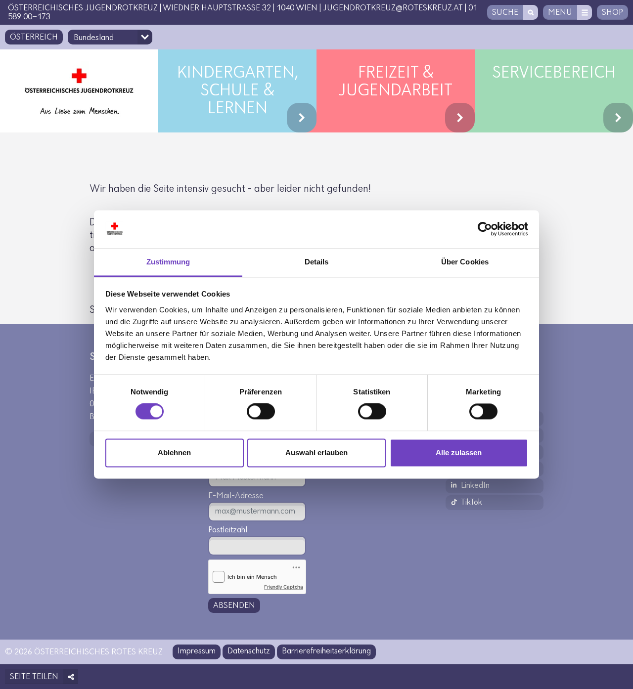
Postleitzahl (227, 530)
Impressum (197, 651)
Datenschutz (248, 651)
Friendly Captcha (283, 587)
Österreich (34, 37)
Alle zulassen (459, 452)
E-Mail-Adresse (236, 496)
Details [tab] (317, 262)
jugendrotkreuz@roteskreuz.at (393, 8)
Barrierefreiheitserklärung (326, 651)
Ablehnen (174, 452)
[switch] (261, 412)
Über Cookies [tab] (465, 262)
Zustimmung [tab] (168, 262)
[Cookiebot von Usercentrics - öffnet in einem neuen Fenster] (485, 229)
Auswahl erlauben (316, 452)
